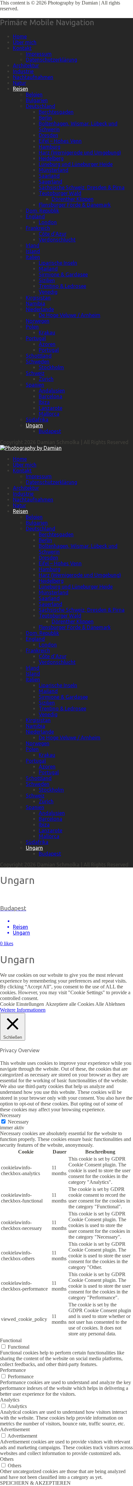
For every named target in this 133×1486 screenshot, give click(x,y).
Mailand (48, 269)
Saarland (49, 176)
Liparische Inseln (58, 263)
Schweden (37, 361)
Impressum (39, 54)
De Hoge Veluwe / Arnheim (69, 315)
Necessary (18, 1121)
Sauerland (50, 181)
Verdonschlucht (57, 240)
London (48, 222)
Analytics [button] (9, 1399)
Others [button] (7, 1459)
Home (20, 36)
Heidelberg (51, 158)
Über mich (24, 42)
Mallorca (49, 414)
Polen (32, 327)
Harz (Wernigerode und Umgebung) (80, 152)
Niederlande (40, 309)
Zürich (46, 379)
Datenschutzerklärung (51, 60)
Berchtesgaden (56, 112)
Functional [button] (11, 1340)
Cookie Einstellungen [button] (22, 1004)
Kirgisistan (38, 298)
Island (33, 251)
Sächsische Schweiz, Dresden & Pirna (82, 187)
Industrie (23, 71)
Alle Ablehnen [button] (110, 1004)
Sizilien (47, 280)
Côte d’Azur (52, 234)
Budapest (50, 431)
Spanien (35, 385)
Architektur (26, 65)
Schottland (39, 356)
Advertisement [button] (15, 1429)
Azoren (47, 344)
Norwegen (37, 321)
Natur (19, 83)
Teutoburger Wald (60, 193)
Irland (32, 245)
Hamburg (49, 147)
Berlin (45, 118)
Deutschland (40, 106)
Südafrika (37, 419)
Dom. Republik (42, 210)
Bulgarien (37, 100)
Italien (33, 257)
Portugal (36, 338)
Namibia (35, 303)
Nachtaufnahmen (33, 77)
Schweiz (35, 373)
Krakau (47, 332)
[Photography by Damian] (31, 448)
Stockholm (51, 367)
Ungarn (34, 425)
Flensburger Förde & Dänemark (75, 205)
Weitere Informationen (23, 1010)
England (35, 216)
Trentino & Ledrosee (62, 286)
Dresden (48, 135)
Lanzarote (50, 408)
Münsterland (53, 170)
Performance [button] (13, 1370)
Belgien (34, 94)
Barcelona (50, 396)
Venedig (48, 292)
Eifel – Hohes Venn (60, 141)
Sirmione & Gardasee (63, 274)
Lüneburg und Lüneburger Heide (76, 164)
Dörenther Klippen (73, 199)
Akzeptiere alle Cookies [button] (70, 1004)
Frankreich (38, 228)
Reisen (20, 89)
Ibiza (44, 402)
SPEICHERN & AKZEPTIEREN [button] (35, 1483)
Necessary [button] (10, 1115)
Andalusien (52, 390)
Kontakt (22, 48)
